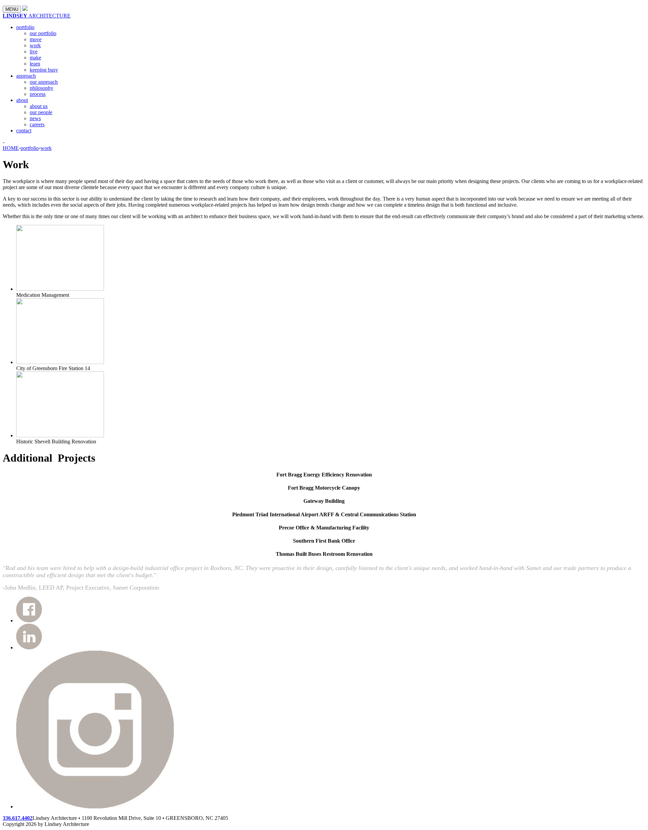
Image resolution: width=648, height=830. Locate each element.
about (22, 100)
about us (39, 106)
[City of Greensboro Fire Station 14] (60, 362)
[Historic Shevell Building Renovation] (60, 435)
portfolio (25, 27)
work (35, 45)
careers (37, 124)
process (38, 94)
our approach (44, 82)
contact (23, 130)
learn (35, 64)
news (35, 118)
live (33, 51)
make (35, 57)
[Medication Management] (60, 289)
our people (41, 112)
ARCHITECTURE (37, 16)
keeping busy (44, 70)
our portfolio (43, 33)
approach (26, 76)
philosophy (41, 88)
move (36, 39)
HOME (11, 148)
